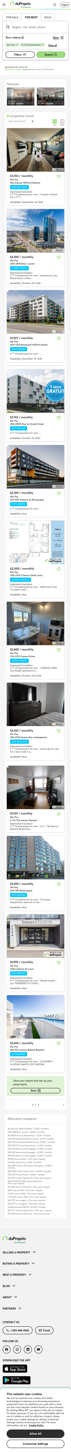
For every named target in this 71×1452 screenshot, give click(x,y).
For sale (12, 17)
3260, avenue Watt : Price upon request (25, 1190)
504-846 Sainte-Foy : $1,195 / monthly (24, 1162)
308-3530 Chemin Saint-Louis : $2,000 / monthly (29, 1171)
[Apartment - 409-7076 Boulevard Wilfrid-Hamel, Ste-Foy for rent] (35, 312)
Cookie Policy (36, 1425)
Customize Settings (35, 1444)
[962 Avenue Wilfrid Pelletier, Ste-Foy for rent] (35, 150)
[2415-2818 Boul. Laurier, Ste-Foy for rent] (35, 231)
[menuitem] (35, 1252)
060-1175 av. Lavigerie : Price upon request (26, 1200)
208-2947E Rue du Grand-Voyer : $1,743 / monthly (30, 1145)
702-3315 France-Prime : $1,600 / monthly (26, 1174)
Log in (65, 4)
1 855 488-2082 (20, 1330)
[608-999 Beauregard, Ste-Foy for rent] (35, 857)
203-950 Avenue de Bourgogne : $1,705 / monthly (30, 1152)
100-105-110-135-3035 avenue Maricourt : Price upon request (25, 1182)
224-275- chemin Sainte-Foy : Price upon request (29, 1210)
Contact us (11, 1322)
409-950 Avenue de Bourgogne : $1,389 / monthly (30, 1149)
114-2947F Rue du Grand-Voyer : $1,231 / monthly (29, 1135)
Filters (18, 54)
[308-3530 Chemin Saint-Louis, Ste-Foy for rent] (35, 542)
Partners (9, 1308)
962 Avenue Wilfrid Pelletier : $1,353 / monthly (28, 1128)
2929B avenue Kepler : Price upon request (26, 1159)
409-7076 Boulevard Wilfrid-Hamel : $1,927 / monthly (31, 1142)
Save (33, 1090)
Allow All (36, 1433)
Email (46, 1330)
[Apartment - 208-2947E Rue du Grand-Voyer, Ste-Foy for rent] (35, 391)
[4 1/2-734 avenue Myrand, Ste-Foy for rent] (35, 787)
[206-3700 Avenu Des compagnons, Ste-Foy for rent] (35, 704)
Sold (47, 17)
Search (49, 54)
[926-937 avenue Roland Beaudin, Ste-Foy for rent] (35, 1017)
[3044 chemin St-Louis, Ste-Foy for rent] (35, 936)
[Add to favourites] (59, 176)
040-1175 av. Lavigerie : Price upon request (26, 1203)
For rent (31, 17)
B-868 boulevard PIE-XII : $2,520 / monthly (27, 1207)
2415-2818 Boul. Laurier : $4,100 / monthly (26, 1132)
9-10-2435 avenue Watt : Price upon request (27, 1197)
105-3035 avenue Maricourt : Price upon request (29, 1213)
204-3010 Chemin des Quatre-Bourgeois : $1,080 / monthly (30, 1166)
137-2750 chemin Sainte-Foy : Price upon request (29, 1178)
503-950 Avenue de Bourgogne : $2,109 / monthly (30, 1155)
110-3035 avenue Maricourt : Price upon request (29, 1187)
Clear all (52, 45)
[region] (35, 1420)
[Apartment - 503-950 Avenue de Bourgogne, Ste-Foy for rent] (35, 467)
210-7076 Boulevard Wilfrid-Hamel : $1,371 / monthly (31, 1139)
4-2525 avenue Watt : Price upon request (26, 1193)
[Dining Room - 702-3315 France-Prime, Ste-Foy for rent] (35, 623)
